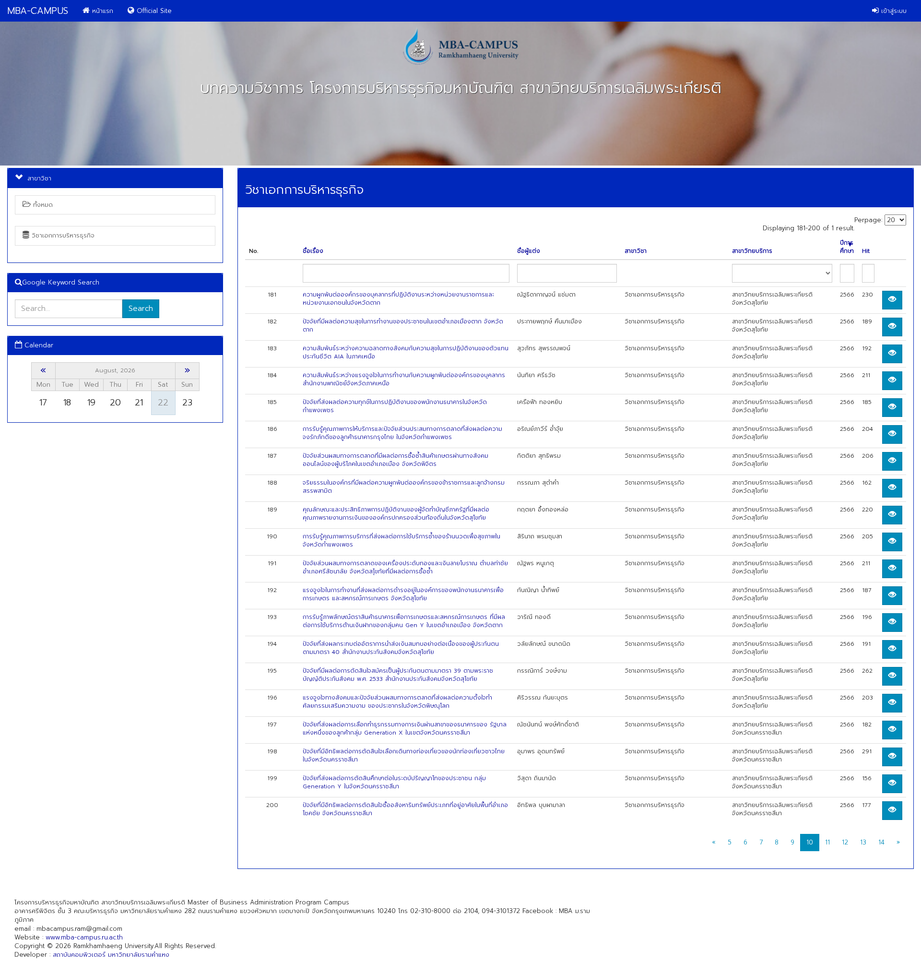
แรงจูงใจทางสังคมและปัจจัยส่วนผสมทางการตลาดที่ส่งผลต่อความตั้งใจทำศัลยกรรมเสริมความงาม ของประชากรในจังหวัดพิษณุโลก (397, 701)
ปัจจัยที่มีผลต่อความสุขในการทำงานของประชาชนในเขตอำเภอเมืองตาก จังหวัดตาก (403, 325)
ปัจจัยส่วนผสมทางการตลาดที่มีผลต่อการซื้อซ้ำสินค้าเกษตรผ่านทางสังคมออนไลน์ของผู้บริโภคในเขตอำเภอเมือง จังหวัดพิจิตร (395, 459)
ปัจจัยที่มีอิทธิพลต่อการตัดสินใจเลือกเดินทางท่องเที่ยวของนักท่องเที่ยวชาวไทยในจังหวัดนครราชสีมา (404, 755)
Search (141, 308)
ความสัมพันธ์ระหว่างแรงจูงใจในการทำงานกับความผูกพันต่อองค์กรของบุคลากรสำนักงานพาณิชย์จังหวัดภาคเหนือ (404, 379)
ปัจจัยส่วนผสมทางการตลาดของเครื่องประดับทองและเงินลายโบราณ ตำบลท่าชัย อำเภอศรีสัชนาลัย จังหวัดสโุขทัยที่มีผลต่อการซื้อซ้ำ (405, 567)
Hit (866, 251)
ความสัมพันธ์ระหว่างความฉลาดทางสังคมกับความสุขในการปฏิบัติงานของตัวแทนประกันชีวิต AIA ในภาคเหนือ (405, 352)
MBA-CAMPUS (37, 11)
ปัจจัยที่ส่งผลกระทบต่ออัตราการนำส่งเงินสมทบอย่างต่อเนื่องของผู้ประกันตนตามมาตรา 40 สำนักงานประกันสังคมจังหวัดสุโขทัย (401, 648)
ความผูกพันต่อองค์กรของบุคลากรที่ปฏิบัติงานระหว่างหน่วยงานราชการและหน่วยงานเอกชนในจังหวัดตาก (398, 298)
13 (863, 842)
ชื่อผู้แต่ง (528, 251)
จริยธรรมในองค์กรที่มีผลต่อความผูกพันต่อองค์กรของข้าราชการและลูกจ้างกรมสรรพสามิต (404, 486)
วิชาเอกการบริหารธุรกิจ (61, 235)
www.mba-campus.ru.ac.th (84, 937)
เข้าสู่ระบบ (893, 10)
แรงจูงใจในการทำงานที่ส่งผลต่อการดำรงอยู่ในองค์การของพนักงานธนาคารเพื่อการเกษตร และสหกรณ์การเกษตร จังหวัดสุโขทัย (403, 594)
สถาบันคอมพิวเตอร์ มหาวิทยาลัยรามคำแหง (111, 954)
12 (845, 842)
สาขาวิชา (636, 251)
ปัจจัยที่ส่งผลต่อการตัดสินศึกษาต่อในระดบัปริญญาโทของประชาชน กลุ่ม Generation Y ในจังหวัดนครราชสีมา (394, 782)
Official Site (153, 10)
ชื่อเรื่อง (313, 251)
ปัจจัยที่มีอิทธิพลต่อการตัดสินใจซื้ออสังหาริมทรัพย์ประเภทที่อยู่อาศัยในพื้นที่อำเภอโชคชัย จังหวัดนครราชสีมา (405, 809)
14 (881, 842)
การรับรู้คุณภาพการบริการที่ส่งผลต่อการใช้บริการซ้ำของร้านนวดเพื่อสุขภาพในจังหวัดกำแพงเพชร (401, 540)
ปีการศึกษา (847, 247)
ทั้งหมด (42, 204)
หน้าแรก (101, 10)
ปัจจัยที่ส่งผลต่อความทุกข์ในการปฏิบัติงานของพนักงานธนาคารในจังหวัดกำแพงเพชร (395, 406)
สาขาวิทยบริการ (752, 251)
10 (809, 842)
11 (827, 842)
